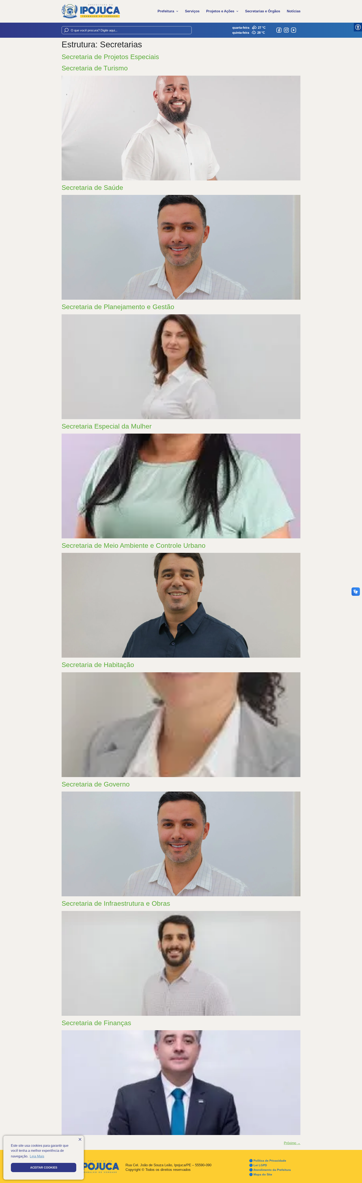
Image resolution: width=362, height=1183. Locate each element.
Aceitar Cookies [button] (43, 1167)
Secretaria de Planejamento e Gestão (118, 307)
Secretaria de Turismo (95, 68)
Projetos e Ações (220, 11)
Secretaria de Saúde (92, 187)
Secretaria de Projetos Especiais (110, 57)
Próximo (292, 1143)
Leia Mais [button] (37, 1156)
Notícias (293, 11)
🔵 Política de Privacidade (267, 1160)
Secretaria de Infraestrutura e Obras (116, 903)
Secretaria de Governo (96, 784)
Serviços (192, 11)
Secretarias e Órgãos (262, 11)
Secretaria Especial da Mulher (107, 426)
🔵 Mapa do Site (260, 1174)
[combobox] (127, 30)
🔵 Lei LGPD (258, 1165)
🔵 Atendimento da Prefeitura (270, 1169)
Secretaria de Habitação (98, 665)
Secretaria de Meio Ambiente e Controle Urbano (134, 545)
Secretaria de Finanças (96, 1023)
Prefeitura (166, 11)
